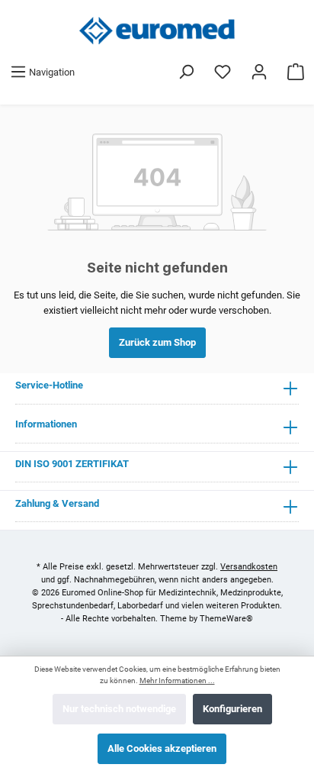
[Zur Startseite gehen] (157, 30)
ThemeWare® (226, 619)
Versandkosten (248, 567)
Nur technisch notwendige (119, 708)
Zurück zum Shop (157, 342)
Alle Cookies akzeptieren (161, 748)
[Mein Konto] (259, 72)
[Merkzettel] (222, 72)
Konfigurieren (232, 708)
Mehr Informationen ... (177, 680)
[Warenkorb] (295, 72)
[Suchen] (186, 72)
